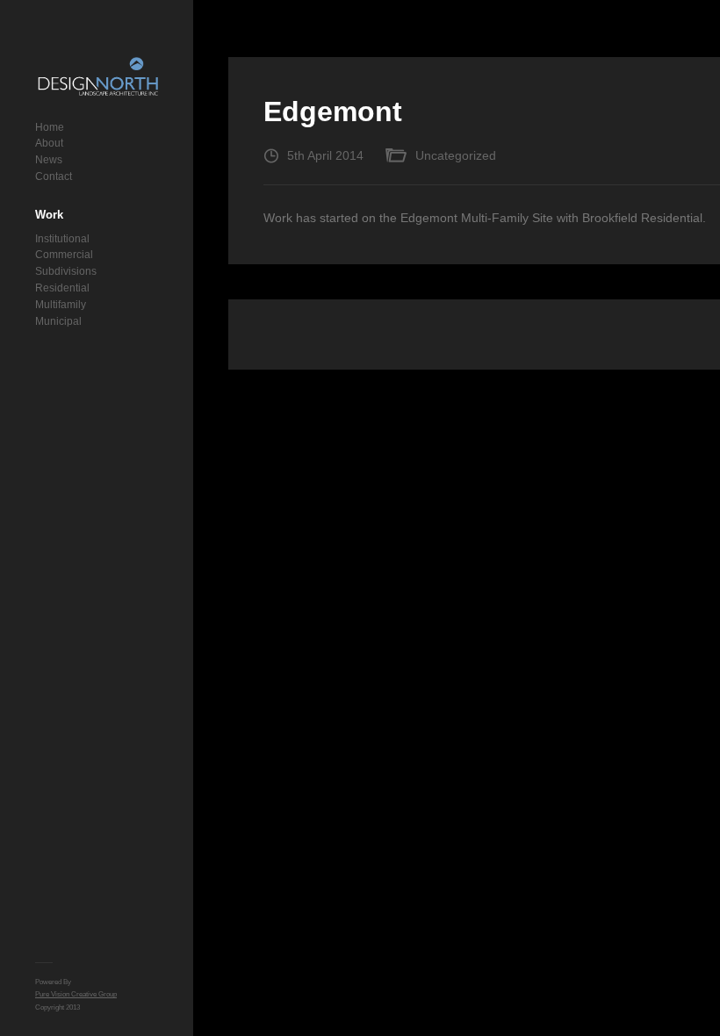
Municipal (58, 321)
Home (49, 127)
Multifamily (60, 305)
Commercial (64, 254)
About (49, 143)
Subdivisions (66, 271)
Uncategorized (455, 155)
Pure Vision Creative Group (76, 994)
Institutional (62, 239)
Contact (53, 176)
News (48, 160)
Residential (62, 288)
